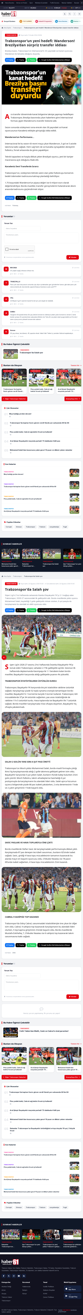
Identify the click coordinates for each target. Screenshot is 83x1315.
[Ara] (70, 14)
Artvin (4, 1290)
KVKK (45, 1294)
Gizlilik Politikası (48, 1287)
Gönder (73, 257)
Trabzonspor (17, 28)
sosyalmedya (54, 527)
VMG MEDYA (67, 1310)
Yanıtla (21, 274)
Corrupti (9, 527)
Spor (31, 3)
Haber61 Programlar (45, 21)
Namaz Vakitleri (67, 3)
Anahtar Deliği (6, 1287)
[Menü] (74, 14)
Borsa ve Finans (21, 3)
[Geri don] (4, 657)
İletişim (24, 1290)
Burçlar (76, 3)
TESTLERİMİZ (27, 21)
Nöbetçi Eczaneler (41, 3)
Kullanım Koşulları (49, 1290)
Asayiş (4, 1294)
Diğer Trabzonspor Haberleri (15, 399)
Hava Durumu (9, 3)
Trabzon (42, 527)
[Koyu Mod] (65, 14)
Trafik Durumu (54, 3)
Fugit (65, 527)
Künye (24, 1294)
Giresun (19, 527)
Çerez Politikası (48, 1297)
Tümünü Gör (75, 365)
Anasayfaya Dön (72, 399)
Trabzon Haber (7, 1297)
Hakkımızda (26, 1287)
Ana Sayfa (7, 28)
